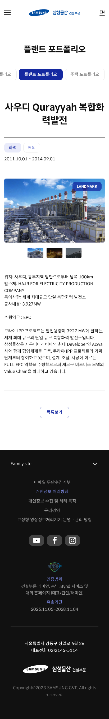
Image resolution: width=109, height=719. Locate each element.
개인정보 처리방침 (52, 491)
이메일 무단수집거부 (52, 482)
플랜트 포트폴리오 (40, 74)
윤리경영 (52, 510)
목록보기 (54, 412)
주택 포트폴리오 (84, 74)
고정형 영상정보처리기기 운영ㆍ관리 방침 (54, 520)
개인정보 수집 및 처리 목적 (52, 501)
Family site (21, 463)
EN (102, 12)
